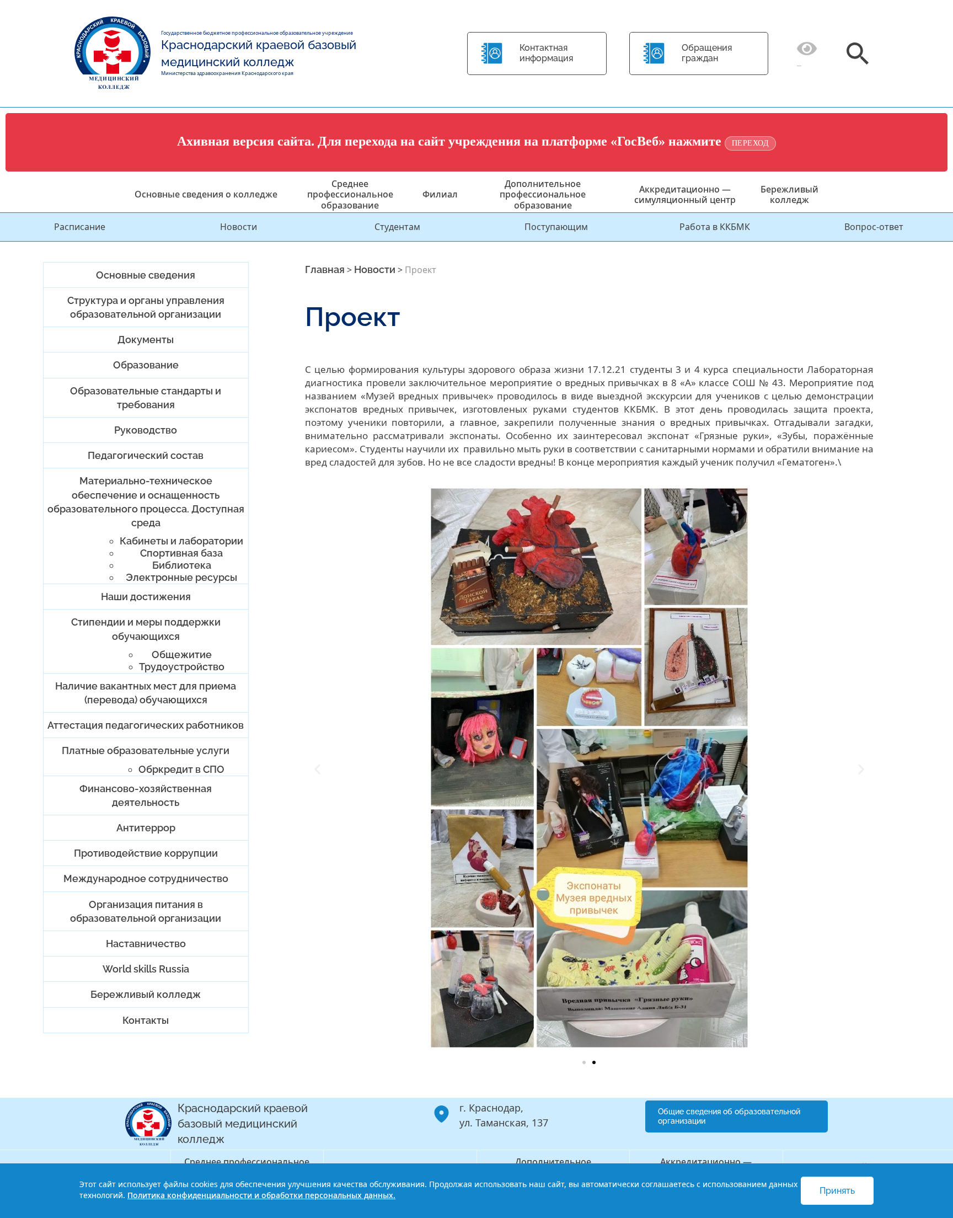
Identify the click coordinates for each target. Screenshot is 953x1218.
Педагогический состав (146, 455)
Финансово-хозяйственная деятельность (145, 795)
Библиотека (181, 565)
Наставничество (146, 943)
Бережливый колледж (789, 194)
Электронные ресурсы (181, 577)
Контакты (145, 1020)
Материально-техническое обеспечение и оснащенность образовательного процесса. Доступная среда (145, 501)
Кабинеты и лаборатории (181, 541)
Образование (146, 365)
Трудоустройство (181, 666)
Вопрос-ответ (873, 227)
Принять (837, 1190)
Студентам (397, 227)
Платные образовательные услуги (145, 750)
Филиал (440, 194)
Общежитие (182, 654)
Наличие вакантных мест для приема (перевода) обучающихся (145, 693)
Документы (145, 339)
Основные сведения (145, 275)
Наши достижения (146, 596)
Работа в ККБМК (714, 227)
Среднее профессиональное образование (350, 194)
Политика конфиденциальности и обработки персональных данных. (261, 1195)
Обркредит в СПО (181, 769)
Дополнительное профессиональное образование (543, 194)
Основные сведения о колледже (206, 194)
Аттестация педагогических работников (145, 725)
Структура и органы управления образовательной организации (145, 307)
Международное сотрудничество (145, 878)
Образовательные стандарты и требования (145, 397)
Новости (238, 227)
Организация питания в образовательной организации (145, 911)
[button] (317, 769)
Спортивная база (181, 553)
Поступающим (556, 227)
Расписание (79, 227)
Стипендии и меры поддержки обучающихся (146, 629)
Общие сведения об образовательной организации (729, 1116)
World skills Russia (146, 969)
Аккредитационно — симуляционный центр (685, 194)
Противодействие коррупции (146, 853)
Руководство (145, 430)
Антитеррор (145, 828)
